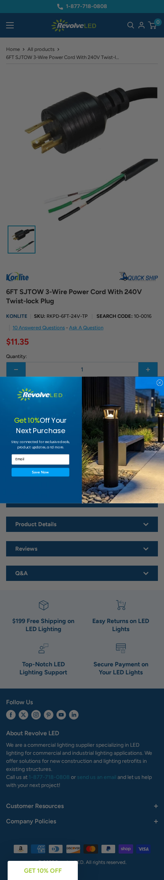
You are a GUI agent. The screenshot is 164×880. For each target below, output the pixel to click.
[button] (40, 472)
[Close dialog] (159, 382)
